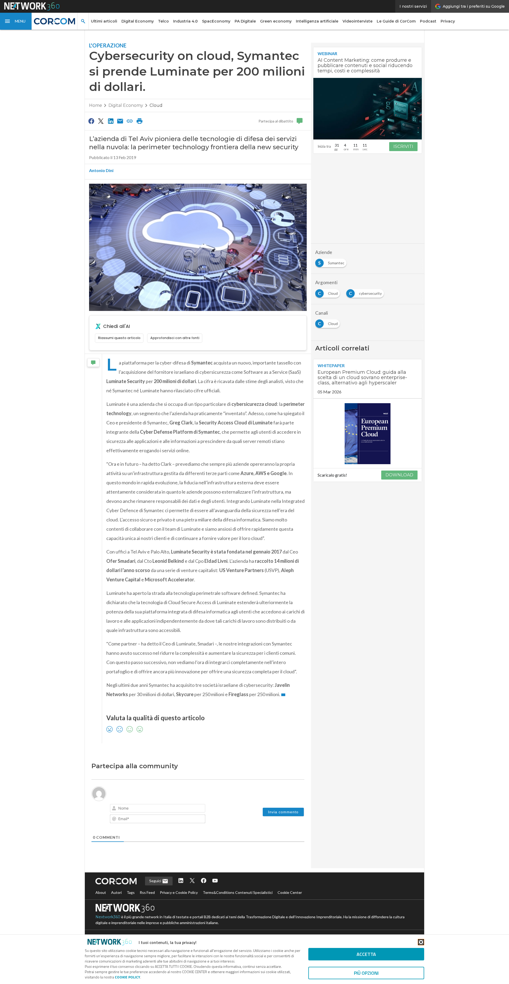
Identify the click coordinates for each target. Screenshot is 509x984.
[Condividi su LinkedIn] (110, 121)
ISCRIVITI (403, 146)
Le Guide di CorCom (396, 21)
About (100, 892)
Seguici (155, 880)
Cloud (156, 105)
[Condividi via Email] (120, 121)
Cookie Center (290, 892)
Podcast (428, 21)
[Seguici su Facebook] (203, 881)
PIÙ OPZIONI (366, 973)
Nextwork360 (107, 917)
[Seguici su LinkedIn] (181, 881)
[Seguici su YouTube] (215, 881)
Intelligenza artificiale (317, 21)
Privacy (448, 21)
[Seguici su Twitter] (192, 881)
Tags (131, 892)
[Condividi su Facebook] (91, 121)
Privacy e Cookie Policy (179, 892)
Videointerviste (357, 21)
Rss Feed (147, 892)
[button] (16, 21)
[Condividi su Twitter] (100, 121)
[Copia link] (130, 121)
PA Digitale (245, 21)
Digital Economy (137, 21)
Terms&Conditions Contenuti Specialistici (238, 892)
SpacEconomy (216, 21)
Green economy (276, 21)
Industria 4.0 (185, 21)
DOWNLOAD (399, 475)
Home (95, 105)
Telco (163, 21)
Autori (116, 892)
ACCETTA (366, 954)
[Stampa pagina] (139, 121)
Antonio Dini (101, 170)
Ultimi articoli (104, 21)
